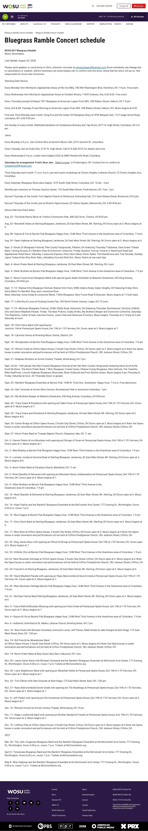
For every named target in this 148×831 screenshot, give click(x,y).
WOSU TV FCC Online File (122, 800)
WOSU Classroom (73, 24)
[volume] (12, 16)
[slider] (15, 16)
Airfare (129, 24)
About (84, 789)
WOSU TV (24, 24)
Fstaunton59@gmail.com (18, 165)
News (54, 795)
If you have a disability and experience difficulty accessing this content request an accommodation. (126, 806)
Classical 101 (39, 24)
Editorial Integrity (88, 795)
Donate (139, 6)
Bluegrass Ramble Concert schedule (19, 33)
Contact (85, 805)
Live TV (124, 6)
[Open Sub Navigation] (114, 6)
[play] (5, 16)
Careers (85, 800)
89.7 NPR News (8, 24)
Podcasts (55, 24)
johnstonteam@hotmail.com (91, 67)
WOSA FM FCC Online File (122, 795)
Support (91, 24)
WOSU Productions (59, 815)
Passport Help (87, 815)
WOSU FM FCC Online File (122, 789)
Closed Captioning (88, 810)
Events (117, 24)
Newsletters (106, 24)
